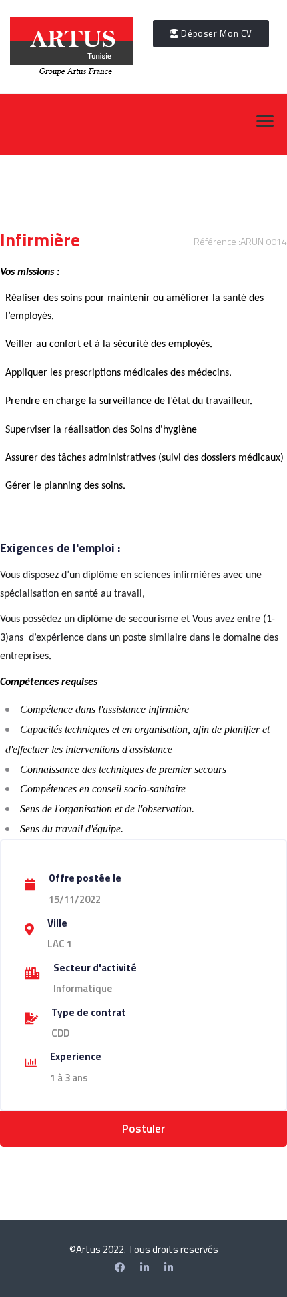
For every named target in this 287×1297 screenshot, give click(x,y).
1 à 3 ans (69, 1077)
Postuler (143, 1128)
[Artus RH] (144, 1267)
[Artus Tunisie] (168, 1267)
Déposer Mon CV (215, 33)
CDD (60, 1033)
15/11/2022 (75, 899)
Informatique (82, 988)
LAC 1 (59, 943)
